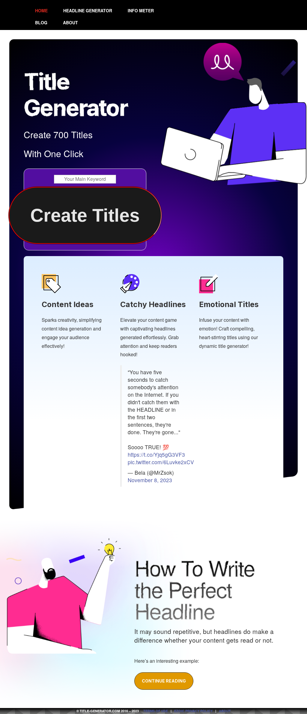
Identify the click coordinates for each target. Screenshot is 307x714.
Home (41, 10)
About (70, 22)
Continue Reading (164, 680)
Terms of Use (155, 711)
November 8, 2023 (150, 480)
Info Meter (141, 10)
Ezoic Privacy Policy (193, 711)
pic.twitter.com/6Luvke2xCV (161, 462)
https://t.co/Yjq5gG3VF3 (156, 454)
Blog (41, 22)
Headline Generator (87, 10)
